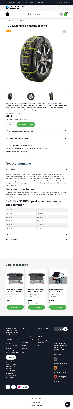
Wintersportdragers (43, 340)
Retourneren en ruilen (28, 340)
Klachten (24, 348)
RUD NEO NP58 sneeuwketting (18, 20)
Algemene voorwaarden (36, 406)
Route (12, 357)
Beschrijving (11, 169)
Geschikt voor (11, 239)
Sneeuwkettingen (43, 328)
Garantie (24, 345)
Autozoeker (41, 343)
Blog (39, 345)
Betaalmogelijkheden (28, 337)
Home (7, 20)
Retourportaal (25, 343)
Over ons (24, 331)
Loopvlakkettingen (43, 331)
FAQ (23, 328)
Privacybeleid (36, 402)
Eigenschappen (12, 234)
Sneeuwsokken (42, 334)
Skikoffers (40, 337)
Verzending (25, 334)
